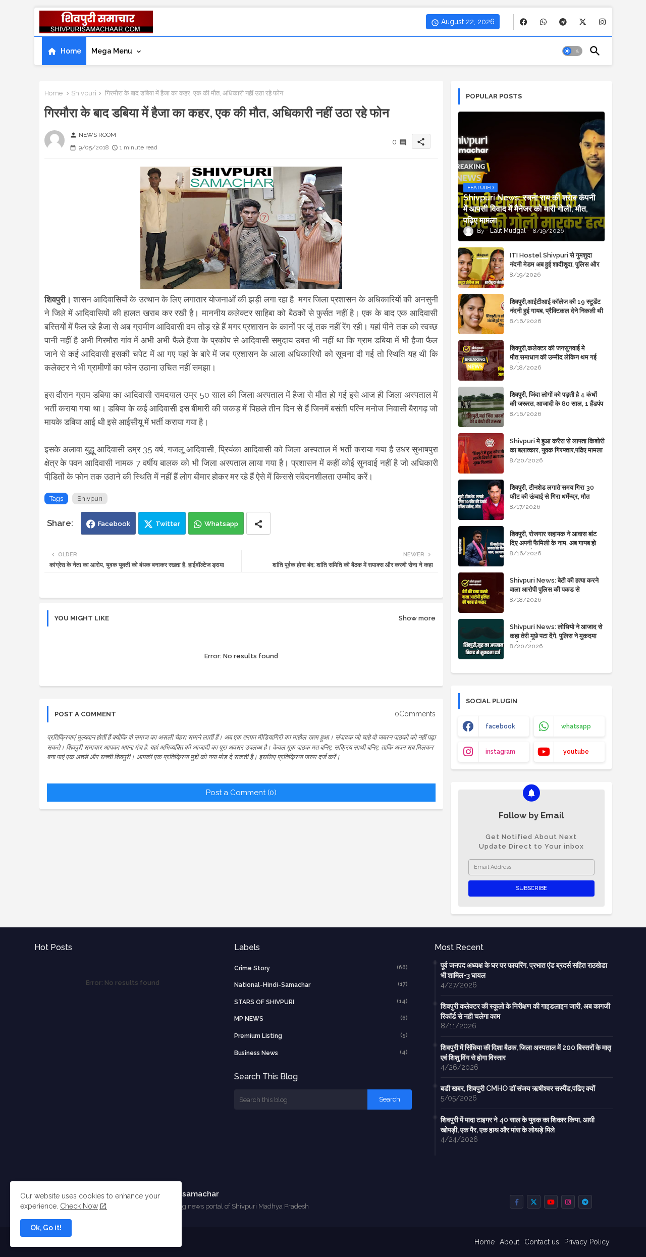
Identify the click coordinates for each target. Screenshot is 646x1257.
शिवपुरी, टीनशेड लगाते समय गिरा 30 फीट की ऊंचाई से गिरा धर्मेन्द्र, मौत (552, 492)
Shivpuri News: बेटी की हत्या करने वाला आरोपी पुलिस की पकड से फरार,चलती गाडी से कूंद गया (554, 589)
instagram (500, 751)
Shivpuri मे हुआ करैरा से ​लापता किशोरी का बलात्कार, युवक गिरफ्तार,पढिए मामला (557, 445)
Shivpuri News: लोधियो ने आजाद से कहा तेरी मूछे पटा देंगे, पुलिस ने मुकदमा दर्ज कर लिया (556, 636)
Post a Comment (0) (241, 792)
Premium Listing (321, 1035)
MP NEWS (321, 1018)
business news (321, 1053)
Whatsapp (221, 524)
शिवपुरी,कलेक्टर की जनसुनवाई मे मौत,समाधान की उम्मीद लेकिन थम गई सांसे (553, 357)
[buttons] (523, 22)
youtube (576, 751)
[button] (572, 51)
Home (71, 51)
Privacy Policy (587, 1242)
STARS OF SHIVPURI (321, 1002)
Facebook (114, 524)
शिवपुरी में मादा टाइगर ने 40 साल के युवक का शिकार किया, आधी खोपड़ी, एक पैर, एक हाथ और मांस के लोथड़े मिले (518, 1125)
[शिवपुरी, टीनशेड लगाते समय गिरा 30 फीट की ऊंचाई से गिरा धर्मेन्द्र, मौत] (481, 500)
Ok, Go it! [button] (46, 1228)
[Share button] (258, 523)
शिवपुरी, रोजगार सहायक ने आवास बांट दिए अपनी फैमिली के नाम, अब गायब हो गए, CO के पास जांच (553, 543)
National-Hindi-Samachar (321, 984)
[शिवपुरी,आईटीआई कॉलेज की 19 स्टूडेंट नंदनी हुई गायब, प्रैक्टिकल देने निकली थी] (481, 314)
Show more (417, 618)
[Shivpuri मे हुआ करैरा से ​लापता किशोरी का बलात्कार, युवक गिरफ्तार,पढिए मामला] (481, 453)
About (509, 1242)
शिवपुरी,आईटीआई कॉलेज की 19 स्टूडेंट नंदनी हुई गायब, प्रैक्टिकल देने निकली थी (556, 306)
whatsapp (576, 726)
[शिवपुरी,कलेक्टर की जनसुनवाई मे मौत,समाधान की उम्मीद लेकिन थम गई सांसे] (481, 360)
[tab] (64, 51)
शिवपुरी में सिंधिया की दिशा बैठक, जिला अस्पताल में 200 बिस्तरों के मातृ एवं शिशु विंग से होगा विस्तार (526, 1052)
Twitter (167, 524)
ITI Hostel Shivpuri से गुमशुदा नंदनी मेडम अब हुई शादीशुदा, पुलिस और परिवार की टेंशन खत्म (555, 264)
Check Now (79, 1206)
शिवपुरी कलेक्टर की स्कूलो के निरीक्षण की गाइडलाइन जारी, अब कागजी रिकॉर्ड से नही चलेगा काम (525, 1011)
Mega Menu (111, 51)
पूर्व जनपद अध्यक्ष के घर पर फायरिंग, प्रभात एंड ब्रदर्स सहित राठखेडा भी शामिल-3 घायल (524, 970)
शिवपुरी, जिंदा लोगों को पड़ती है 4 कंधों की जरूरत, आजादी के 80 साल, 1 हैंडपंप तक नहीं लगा (556, 403)
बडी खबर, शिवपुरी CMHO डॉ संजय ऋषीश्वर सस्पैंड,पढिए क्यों (518, 1088)
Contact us (541, 1242)
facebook (500, 726)
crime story (321, 968)
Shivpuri (83, 93)
